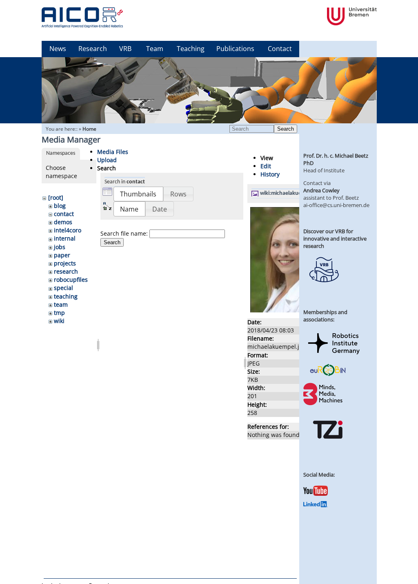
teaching (66, 296)
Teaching (191, 48)
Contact (280, 48)
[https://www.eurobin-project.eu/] (327, 375)
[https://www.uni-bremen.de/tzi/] (327, 446)
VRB (125, 48)
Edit (265, 166)
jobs (59, 247)
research (66, 271)
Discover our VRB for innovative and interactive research (335, 238)
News (57, 48)
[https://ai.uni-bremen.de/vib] (323, 288)
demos (63, 222)
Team (154, 48)
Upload (107, 160)
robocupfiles (71, 279)
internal (65, 238)
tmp (59, 313)
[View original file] (291, 310)
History (270, 174)
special (63, 288)
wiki (59, 321)
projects (65, 263)
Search (285, 129)
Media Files (112, 152)
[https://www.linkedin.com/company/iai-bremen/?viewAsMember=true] (315, 505)
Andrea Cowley (321, 190)
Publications (235, 48)
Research (92, 48)
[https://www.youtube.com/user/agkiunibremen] (315, 493)
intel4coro (67, 230)
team (61, 304)
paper (62, 255)
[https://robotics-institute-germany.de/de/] (334, 355)
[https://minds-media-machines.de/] (323, 404)
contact (64, 214)
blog (60, 206)
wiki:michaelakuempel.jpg (291, 193)
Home (89, 128)
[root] (55, 197)
